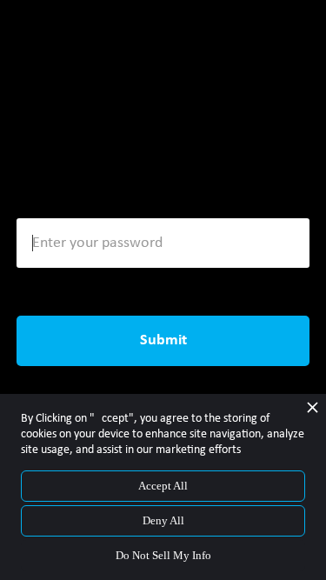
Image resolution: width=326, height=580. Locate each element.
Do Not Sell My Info (163, 555)
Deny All (163, 520)
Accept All (163, 485)
